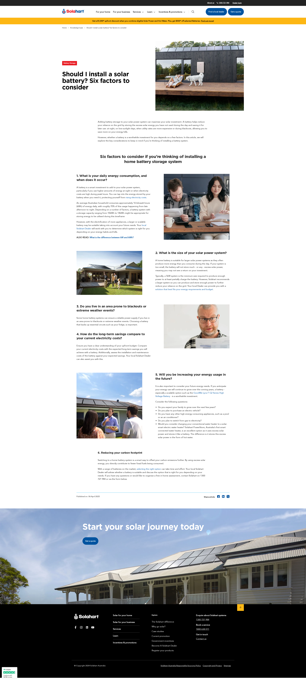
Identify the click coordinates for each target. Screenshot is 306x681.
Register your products (163, 650)
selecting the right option (149, 469)
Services (117, 629)
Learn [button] (150, 11)
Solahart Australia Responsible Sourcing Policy (181, 665)
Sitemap (227, 665)
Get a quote (236, 11)
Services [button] (137, 11)
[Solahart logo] (73, 14)
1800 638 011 (202, 629)
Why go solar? (158, 626)
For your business (121, 11)
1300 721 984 (224, 3)
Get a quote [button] (90, 541)
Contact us (201, 638)
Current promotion (161, 636)
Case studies (158, 631)
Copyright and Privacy (212, 665)
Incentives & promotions (125, 642)
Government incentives (163, 640)
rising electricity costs (136, 197)
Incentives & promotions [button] (171, 11)
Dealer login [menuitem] (237, 3)
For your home (103, 11)
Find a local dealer (216, 11)
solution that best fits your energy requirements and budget (184, 289)
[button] (240, 607)
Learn (115, 635)
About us (210, 3)
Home (64, 28)
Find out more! (207, 21)
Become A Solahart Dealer (164, 645)
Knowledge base (76, 28)
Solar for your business (124, 622)
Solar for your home (122, 615)
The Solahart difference (163, 621)
